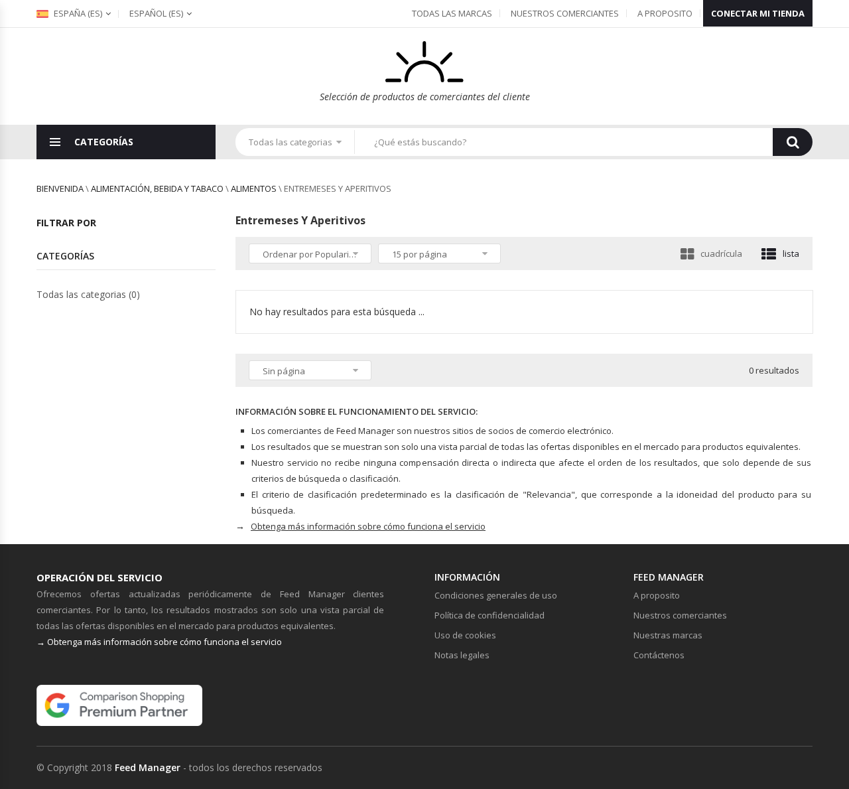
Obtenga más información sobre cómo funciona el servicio (368, 526)
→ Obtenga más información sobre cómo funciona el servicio (159, 642)
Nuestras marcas (667, 635)
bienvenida (60, 188)
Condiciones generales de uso (495, 595)
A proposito (664, 13)
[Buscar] (793, 142)
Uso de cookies (465, 635)
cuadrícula (721, 253)
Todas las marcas (452, 13)
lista (791, 253)
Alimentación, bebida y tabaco (157, 188)
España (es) (77, 13)
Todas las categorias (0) (88, 294)
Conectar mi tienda (758, 13)
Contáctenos (659, 655)
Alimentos (254, 188)
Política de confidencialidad (489, 615)
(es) (156, 13)
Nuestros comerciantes (565, 13)
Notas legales (462, 655)
